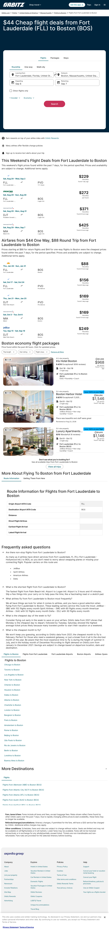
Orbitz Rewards (52, 138)
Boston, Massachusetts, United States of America (80, 75)
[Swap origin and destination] (55, 74)
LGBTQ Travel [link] (36, 901)
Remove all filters (57, 352)
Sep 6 (18, 83)
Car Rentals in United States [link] (41, 877)
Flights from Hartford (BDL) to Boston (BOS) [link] (22, 805)
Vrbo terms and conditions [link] (66, 879)
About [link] (6, 867)
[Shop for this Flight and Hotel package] (80, 371)
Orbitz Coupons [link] (36, 896)
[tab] (43, 58)
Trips (89, 5)
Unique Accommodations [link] (40, 905)
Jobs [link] (6, 871)
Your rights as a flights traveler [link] (94, 892)
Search (54, 104)
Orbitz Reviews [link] (36, 892)
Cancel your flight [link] (89, 877)
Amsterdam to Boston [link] (13, 725)
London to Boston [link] (12, 710)
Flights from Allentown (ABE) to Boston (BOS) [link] (22, 785)
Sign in (97, 5)
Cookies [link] (60, 871)
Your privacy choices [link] (64, 888)
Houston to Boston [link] (12, 690)
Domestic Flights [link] (37, 881)
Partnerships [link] (9, 879)
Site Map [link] (7, 892)
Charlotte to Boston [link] (12, 705)
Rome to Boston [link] (11, 730)
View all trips (54, 466)
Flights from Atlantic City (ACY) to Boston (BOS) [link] (23, 790)
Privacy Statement (11, 927)
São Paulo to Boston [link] (13, 740)
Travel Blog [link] (35, 909)
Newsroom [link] (8, 884)
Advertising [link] (8, 901)
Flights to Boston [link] (60, 13)
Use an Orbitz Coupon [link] (91, 888)
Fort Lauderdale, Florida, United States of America (34, 75)
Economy (28, 98)
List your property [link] (10, 875)
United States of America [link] (28, 13)
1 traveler (14, 98)
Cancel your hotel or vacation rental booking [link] (94, 872)
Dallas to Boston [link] (11, 695)
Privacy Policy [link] (62, 867)
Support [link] (86, 867)
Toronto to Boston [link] (12, 669)
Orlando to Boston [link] (12, 685)
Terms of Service (26, 927)
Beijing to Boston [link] (11, 735)
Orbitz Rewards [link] (10, 896)
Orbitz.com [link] (6, 13)
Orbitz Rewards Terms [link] (65, 884)
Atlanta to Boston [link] (11, 700)
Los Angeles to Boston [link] (14, 675)
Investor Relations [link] (11, 888)
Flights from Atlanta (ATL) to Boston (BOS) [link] (21, 795)
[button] (54, 768)
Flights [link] (14, 13)
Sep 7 (64, 83)
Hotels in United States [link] (39, 867)
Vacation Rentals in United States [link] (40, 872)
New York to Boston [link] (12, 680)
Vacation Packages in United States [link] (41, 887)
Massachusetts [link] (46, 13)
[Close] (105, 917)
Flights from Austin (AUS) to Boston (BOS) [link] (21, 800)
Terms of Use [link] (62, 875)
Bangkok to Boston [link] (12, 715)
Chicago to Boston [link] (12, 664)
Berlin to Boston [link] (11, 750)
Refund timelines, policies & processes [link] (93, 882)
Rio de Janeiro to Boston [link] (14, 745)
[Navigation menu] (104, 5)
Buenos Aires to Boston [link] (14, 760)
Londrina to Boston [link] (12, 755)
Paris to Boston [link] (10, 720)
